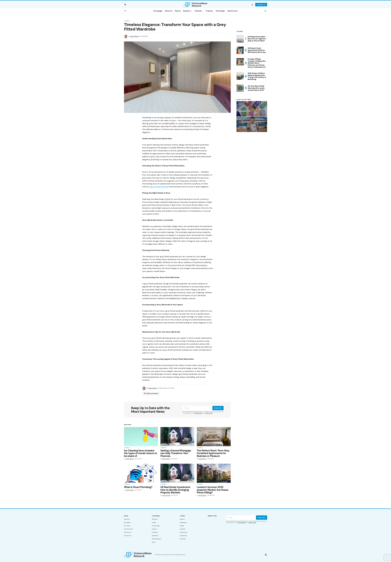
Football (182, 529)
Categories (156, 516)
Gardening (183, 522)
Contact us (261, 5)
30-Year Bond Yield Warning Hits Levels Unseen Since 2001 (256, 88)
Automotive (183, 532)
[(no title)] (251, 108)
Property (127, 21)
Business (155, 519)
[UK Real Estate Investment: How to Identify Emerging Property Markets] (177, 473)
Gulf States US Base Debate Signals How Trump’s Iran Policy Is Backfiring (257, 76)
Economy (183, 539)
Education (155, 535)
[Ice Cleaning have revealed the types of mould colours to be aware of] (141, 436)
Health (154, 522)
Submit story (212, 516)
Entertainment (156, 539)
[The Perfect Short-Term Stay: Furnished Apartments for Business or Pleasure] (214, 436)
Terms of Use (209, 413)
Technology (155, 526)
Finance (154, 529)
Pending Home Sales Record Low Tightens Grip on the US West (257, 38)
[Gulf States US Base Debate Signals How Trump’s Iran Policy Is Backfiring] (240, 76)
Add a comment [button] (152, 393)
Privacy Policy (198, 413)
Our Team (127, 526)
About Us (127, 519)
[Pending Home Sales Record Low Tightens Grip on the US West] (240, 38)
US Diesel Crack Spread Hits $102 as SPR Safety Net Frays (257, 50)
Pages (126, 516)
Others (182, 516)
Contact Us (127, 535)
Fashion (182, 519)
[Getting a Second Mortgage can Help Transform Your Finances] (177, 436)
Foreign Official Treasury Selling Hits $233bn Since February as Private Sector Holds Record (257, 63)
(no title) (242, 111)
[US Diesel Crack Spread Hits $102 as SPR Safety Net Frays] (240, 50)
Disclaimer (127, 522)
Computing (183, 535)
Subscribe (218, 408)
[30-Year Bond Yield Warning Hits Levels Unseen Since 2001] (240, 88)
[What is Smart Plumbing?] (141, 473)
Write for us (128, 532)
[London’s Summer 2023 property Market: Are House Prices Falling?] (214, 473)
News (153, 542)
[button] (252, 4)
